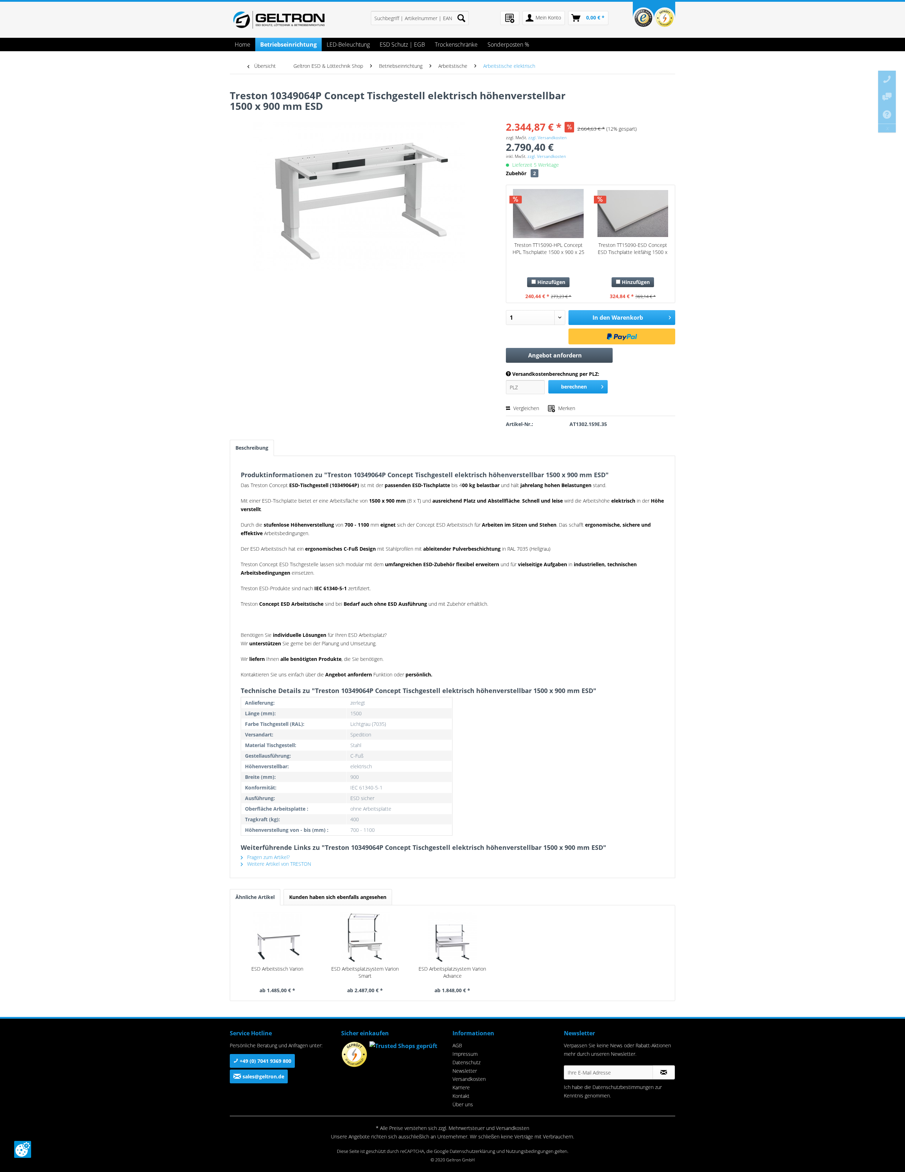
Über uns (462, 1104)
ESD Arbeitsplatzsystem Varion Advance (452, 972)
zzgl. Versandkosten (547, 138)
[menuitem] (420, 18)
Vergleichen (525, 408)
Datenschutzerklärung (472, 1151)
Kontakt (460, 1096)
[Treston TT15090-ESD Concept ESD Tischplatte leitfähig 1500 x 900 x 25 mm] (632, 213)
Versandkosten (469, 1079)
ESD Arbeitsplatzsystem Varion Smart (365, 972)
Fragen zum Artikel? (268, 857)
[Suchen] (461, 18)
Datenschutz (466, 1062)
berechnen (574, 386)
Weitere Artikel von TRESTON (278, 863)
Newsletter (464, 1070)
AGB (457, 1045)
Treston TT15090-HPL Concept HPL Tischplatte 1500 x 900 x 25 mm (548, 249)
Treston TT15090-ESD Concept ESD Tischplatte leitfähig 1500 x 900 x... (632, 249)
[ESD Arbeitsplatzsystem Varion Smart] (365, 937)
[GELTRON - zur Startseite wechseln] (279, 20)
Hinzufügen (550, 282)
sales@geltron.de (262, 1076)
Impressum (465, 1053)
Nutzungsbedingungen (530, 1151)
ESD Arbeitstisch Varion (277, 968)
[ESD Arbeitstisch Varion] (277, 937)
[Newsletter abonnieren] (664, 1072)
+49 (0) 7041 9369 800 (264, 1061)
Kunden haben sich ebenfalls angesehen (337, 897)
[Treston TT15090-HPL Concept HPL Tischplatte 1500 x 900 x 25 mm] (548, 213)
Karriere (461, 1087)
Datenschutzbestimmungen (623, 1087)
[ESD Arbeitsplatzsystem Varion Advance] (452, 937)
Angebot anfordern (555, 355)
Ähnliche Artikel (255, 897)
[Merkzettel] (509, 18)
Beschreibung (251, 447)
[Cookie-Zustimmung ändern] (22, 1149)
